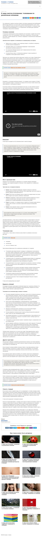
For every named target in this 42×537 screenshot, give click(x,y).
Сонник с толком (7, 2)
